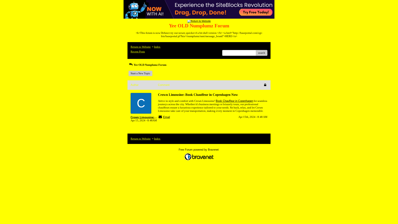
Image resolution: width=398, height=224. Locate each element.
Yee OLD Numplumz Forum (149, 64)
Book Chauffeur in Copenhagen (234, 100)
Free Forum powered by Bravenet (199, 149)
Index (157, 46)
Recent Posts (138, 51)
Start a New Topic (140, 73)
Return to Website (141, 46)
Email (166, 117)
